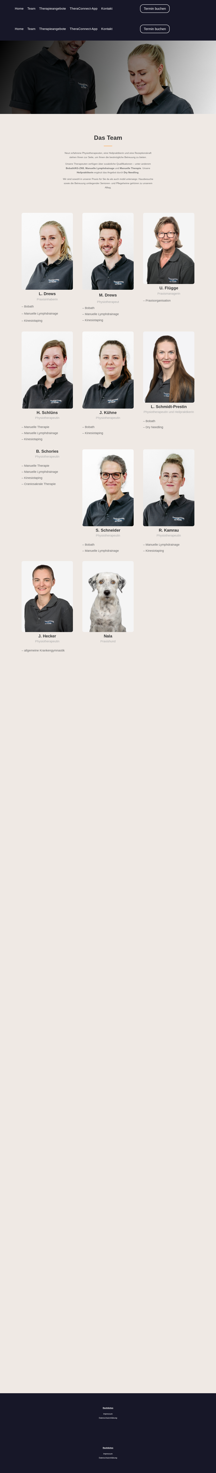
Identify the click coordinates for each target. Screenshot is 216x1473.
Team (31, 8)
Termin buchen (155, 8)
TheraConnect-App (84, 8)
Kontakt (106, 8)
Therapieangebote (52, 8)
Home (19, 8)
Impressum (108, 1414)
